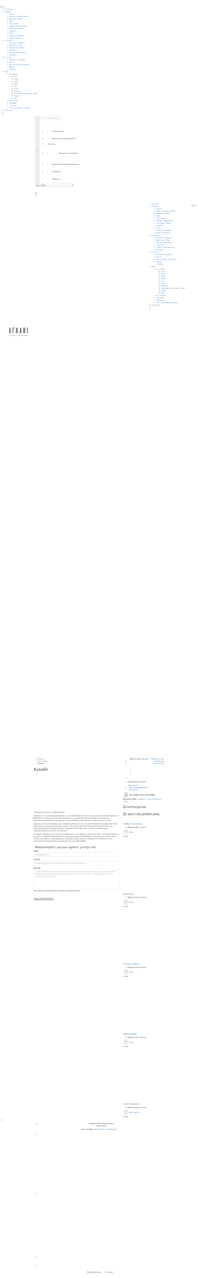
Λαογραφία (12, 103)
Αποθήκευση (159, 761)
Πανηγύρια (12, 55)
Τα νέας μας (8, 9)
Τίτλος (37, 859)
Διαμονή (12, 14)
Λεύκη (16, 89)
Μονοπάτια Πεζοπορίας (16, 48)
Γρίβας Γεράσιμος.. (133, 823)
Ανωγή (16, 79)
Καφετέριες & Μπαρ (15, 19)
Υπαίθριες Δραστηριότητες (18, 26)
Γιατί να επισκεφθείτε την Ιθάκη (19, 108)
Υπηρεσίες (12, 31)
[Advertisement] (77, 794)
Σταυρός (16, 96)
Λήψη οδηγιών (133, 785)
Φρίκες (16, 84)
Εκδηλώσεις (13, 50)
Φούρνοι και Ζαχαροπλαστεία (19, 16)
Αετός (16, 76)
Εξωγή (16, 81)
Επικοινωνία (9, 110)
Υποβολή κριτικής (157, 759)
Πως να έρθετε (14, 101)
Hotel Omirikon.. (130, 1033)
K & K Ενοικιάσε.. (131, 1103)
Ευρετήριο (8, 11)
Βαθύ (15, 98)
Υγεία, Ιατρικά (14, 23)
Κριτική (37, 868)
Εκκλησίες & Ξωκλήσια (17, 60)
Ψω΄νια (11, 33)
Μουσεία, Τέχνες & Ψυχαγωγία (19, 64)
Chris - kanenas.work (108, 1129)
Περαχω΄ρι (17, 91)
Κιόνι (15, 86)
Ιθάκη (11, 21)
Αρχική (41, 759)
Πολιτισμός (13, 105)
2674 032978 (133, 790)
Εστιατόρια (43, 761)
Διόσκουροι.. (129, 893)
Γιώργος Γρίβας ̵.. (132, 963)
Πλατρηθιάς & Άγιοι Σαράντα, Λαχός (26, 93)
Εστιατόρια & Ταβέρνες (17, 28)
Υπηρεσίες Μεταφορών (16, 36)
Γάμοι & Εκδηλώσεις (16, 38)
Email (36, 851)
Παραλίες (12, 67)
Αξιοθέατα (12, 69)
